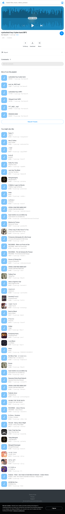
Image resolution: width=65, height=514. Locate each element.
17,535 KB (9, 37)
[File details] (32, 78)
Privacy (32, 496)
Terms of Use (32, 494)
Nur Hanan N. (5, 35)
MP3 (3, 37)
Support (32, 499)
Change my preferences (19, 510)
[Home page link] (3, 2)
